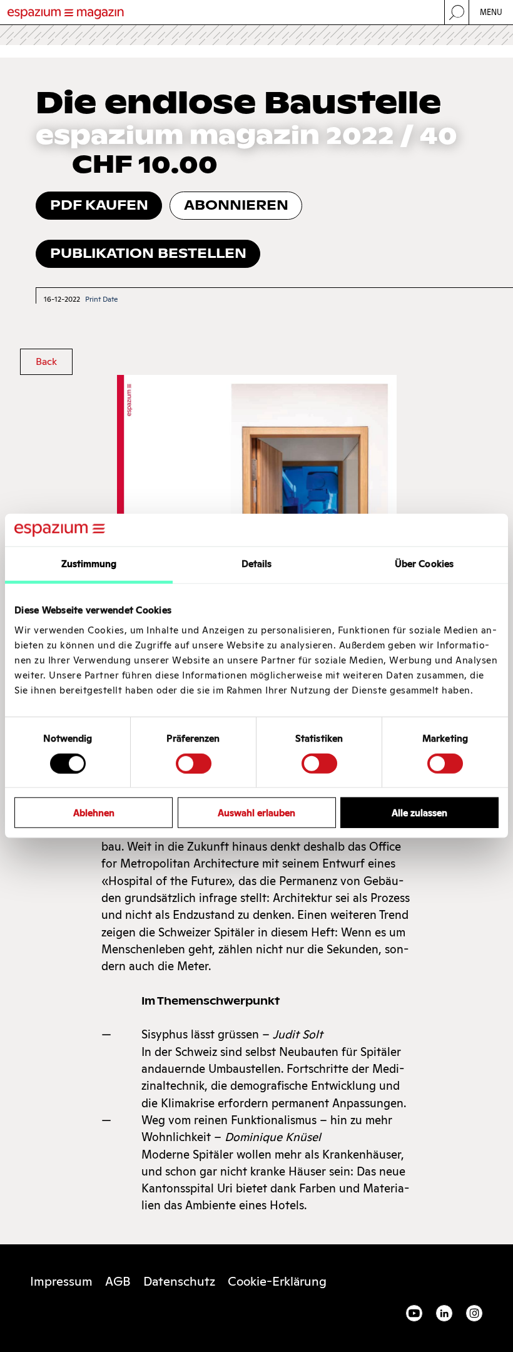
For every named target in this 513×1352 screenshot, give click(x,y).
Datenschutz (179, 1281)
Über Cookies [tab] (424, 563)
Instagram (474, 1313)
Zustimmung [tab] (89, 563)
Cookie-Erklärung (277, 1281)
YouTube (414, 1313)
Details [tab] (256, 563)
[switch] (193, 763)
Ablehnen (93, 812)
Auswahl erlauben (256, 812)
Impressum (61, 1281)
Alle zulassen (419, 812)
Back (46, 361)
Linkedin (444, 1313)
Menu (491, 12)
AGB (118, 1281)
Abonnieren (236, 205)
